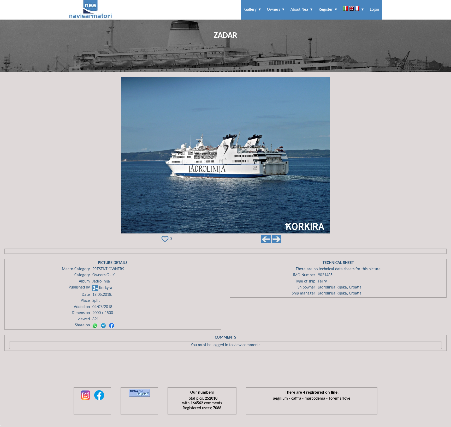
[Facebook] (111, 325)
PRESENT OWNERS (108, 269)
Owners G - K (103, 275)
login (374, 10)
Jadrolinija (101, 281)
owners (273, 10)
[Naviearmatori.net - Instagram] (85, 400)
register (326, 10)
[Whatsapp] (95, 325)
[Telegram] (103, 325)
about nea (299, 10)
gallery (250, 10)
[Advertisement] (225, 370)
